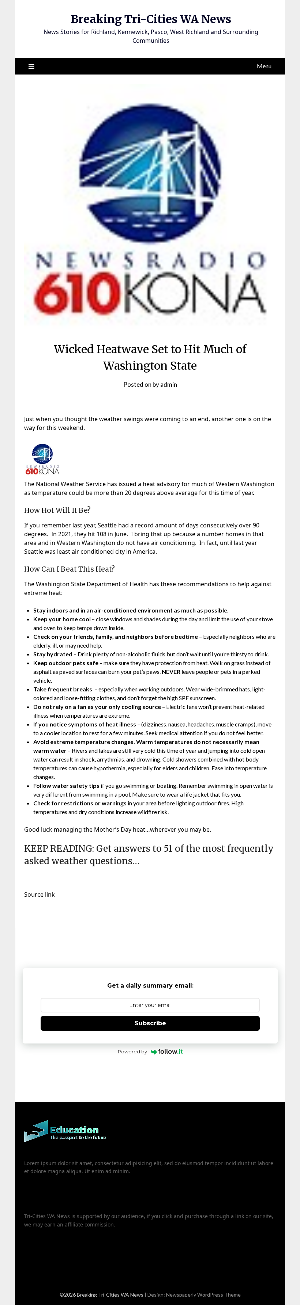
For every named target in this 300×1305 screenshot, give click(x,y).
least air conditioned (85, 551)
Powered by (132, 1051)
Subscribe (150, 1023)
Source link (39, 894)
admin (168, 384)
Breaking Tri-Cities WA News (151, 19)
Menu (264, 65)
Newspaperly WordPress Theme (203, 1294)
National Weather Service (71, 484)
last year (83, 525)
